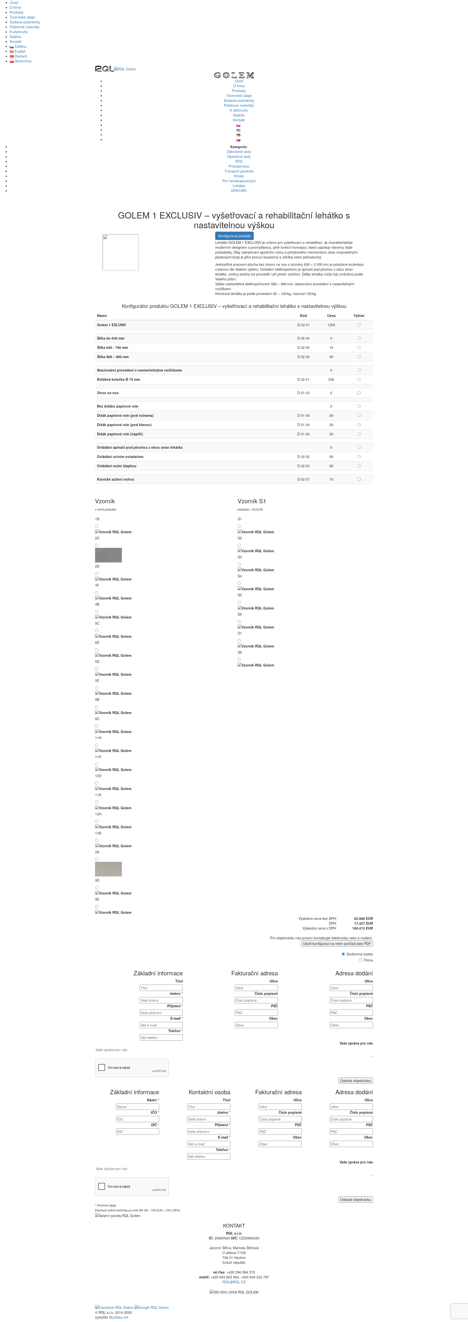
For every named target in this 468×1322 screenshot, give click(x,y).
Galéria (15, 36)
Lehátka (239, 185)
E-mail (176, 1018)
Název (153, 1099)
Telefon (175, 1030)
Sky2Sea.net (118, 1317)
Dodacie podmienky (25, 21)
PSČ (274, 1005)
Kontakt (15, 41)
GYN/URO (239, 190)
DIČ (155, 1124)
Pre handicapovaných (239, 180)
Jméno (176, 993)
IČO (155, 1112)
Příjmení (175, 1005)
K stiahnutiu (19, 31)
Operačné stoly (239, 156)
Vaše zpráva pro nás (356, 1043)
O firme (15, 7)
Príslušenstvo (239, 166)
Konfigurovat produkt (234, 235)
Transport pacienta (239, 171)
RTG (239, 161)
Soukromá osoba (360, 953)
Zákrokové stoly (239, 151)
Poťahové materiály (24, 26)
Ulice (274, 981)
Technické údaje (22, 17)
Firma (368, 960)
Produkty (16, 12)
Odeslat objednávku (355, 1080)
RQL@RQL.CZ (234, 1281)
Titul (179, 981)
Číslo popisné (266, 993)
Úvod (14, 2)
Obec (273, 1018)
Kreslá (239, 175)
